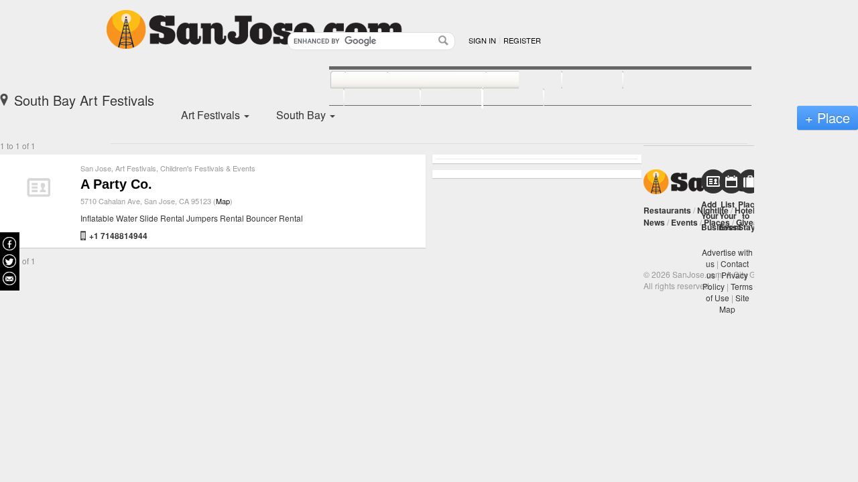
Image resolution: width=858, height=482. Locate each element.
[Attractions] (655, 80)
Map (223, 200)
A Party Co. (116, 184)
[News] (351, 80)
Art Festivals (135, 168)
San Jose (95, 168)
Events (684, 222)
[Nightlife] (509, 80)
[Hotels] (577, 80)
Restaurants (667, 210)
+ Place (827, 117)
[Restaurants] (422, 80)
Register (522, 40)
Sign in (482, 40)
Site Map (734, 303)
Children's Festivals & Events (207, 168)
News (654, 222)
